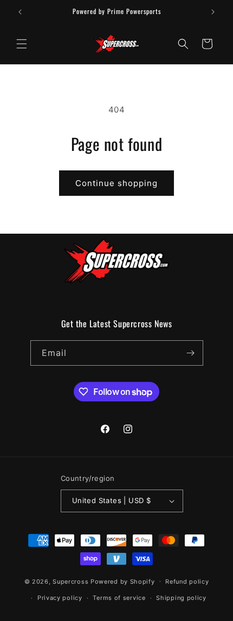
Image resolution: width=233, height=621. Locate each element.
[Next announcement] (213, 12)
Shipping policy (181, 598)
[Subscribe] (191, 353)
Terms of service (119, 598)
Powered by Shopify (122, 581)
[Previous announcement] (20, 12)
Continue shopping (116, 183)
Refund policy (187, 581)
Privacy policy (59, 598)
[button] (22, 44)
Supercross (70, 581)
